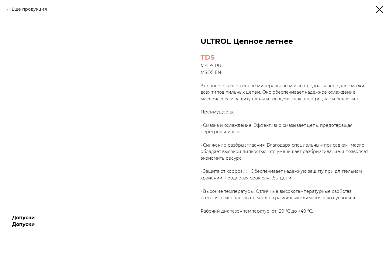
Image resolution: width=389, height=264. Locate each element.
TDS (208, 57)
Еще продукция (29, 9)
